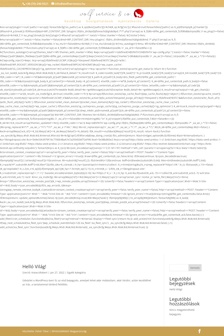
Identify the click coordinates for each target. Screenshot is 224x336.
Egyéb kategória (76, 272)
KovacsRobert (39, 272)
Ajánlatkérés (130, 21)
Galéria (152, 21)
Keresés (195, 267)
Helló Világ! (34, 266)
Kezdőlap (73, 21)
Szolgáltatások (99, 21)
